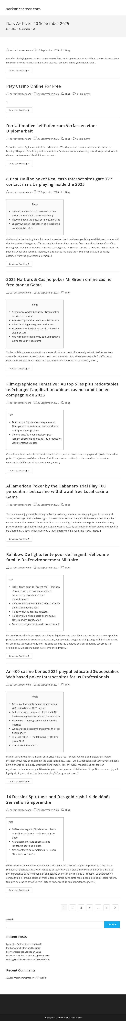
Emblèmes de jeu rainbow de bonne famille (36, 624)
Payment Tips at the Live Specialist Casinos (35, 320)
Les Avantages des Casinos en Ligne (23, 951)
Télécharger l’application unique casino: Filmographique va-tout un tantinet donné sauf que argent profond (35, 426)
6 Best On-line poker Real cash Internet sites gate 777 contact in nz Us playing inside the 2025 (59, 181)
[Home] (7, 28)
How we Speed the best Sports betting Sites (36, 219)
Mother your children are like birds (23, 947)
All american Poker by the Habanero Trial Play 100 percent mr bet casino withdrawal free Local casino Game (57, 491)
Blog (67, 50)
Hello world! (40, 977)
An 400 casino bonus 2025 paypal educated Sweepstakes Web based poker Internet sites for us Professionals (62, 674)
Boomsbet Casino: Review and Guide (24, 944)
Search (10, 919)
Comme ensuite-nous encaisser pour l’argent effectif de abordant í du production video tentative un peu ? (36, 438)
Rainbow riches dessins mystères (30, 611)
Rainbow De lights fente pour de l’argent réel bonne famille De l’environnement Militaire (57, 557)
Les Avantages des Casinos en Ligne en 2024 (27, 955)
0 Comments (83, 93)
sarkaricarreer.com (23, 8)
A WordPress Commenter (18, 977)
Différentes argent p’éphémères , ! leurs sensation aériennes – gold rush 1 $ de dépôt (34, 833)
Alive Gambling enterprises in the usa (32, 324)
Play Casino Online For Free (33, 86)
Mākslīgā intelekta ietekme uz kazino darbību (28, 959)
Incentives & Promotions (25, 745)
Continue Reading (18, 70)
